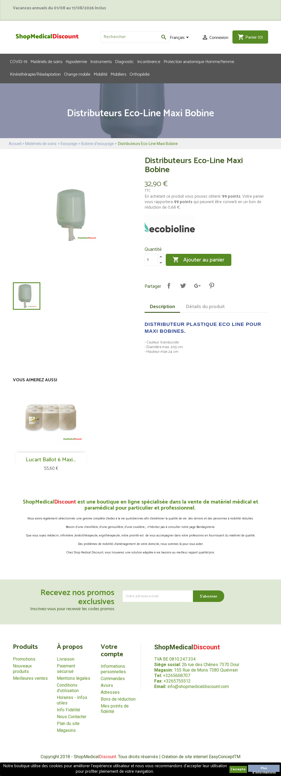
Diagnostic (124, 61)
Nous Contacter (71, 716)
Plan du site (68, 723)
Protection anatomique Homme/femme (199, 61)
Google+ (197, 285)
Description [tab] (162, 307)
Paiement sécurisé (66, 668)
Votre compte (112, 651)
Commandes (113, 678)
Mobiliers (118, 74)
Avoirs (107, 685)
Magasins (66, 730)
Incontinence (148, 61)
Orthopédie (140, 74)
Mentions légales (73, 678)
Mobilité (100, 74)
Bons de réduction (118, 699)
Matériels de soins (46, 61)
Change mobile (77, 74)
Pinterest (211, 285)
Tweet (183, 285)
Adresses (110, 692)
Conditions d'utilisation (68, 688)
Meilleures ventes (30, 678)
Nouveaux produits (22, 668)
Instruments (101, 61)
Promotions (24, 659)
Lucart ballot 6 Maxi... (51, 459)
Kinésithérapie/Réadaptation (35, 74)
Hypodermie (76, 61)
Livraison (65, 659)
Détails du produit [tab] (205, 307)
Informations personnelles (113, 669)
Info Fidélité (68, 709)
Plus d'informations (264, 769)
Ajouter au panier (198, 260)
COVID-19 (18, 61)
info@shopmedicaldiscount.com (198, 686)
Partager (168, 285)
